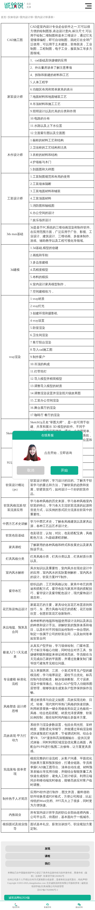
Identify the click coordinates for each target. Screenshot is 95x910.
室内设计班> (27, 17)
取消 (30, 470)
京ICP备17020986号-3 (47, 890)
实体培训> (14, 17)
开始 (64, 470)
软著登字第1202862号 (53, 876)
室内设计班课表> (45, 17)
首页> (4, 17)
